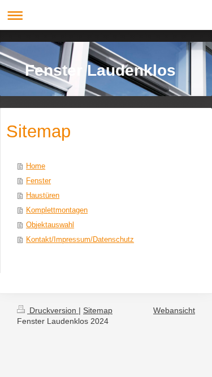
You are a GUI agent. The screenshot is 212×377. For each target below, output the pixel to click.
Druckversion (53, 310)
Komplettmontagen (57, 210)
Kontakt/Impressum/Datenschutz (80, 239)
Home (35, 166)
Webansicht (174, 310)
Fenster (38, 180)
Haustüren (42, 195)
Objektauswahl (50, 224)
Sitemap (98, 310)
